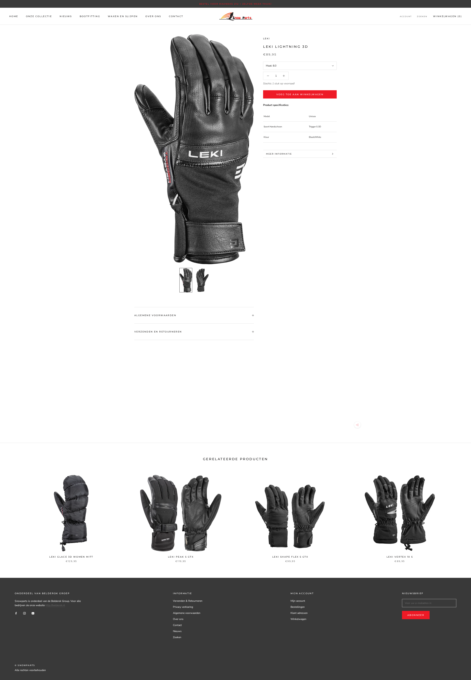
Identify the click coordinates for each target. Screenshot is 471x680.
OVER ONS (153, 16)
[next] (459, 515)
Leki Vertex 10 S (400, 556)
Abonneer (415, 615)
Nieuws (177, 631)
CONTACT (176, 16)
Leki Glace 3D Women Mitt (71, 556)
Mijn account (298, 601)
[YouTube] (33, 613)
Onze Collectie (39, 16)
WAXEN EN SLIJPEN (123, 16)
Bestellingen (298, 607)
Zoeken (422, 16)
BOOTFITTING (90, 16)
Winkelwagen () (447, 16)
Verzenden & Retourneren (187, 601)
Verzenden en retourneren (158, 331)
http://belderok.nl (55, 605)
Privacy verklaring (183, 607)
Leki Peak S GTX (181, 556)
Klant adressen (299, 613)
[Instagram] (24, 613)
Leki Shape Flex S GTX (290, 556)
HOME (13, 16)
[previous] (11, 515)
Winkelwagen (298, 619)
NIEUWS (66, 16)
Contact (177, 625)
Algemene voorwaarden (155, 315)
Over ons (178, 619)
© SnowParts (25, 665)
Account (406, 16)
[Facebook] (16, 613)
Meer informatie (279, 154)
